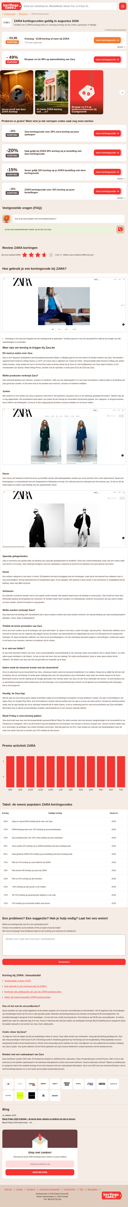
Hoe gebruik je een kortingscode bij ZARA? (25, 986)
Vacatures (31, 1189)
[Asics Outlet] (90, 1084)
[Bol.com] (55, 1095)
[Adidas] (8, 1084)
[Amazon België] (31, 1084)
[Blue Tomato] (43, 1095)
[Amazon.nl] (55, 1084)
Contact (19, 1189)
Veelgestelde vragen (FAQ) (17, 980)
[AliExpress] (20, 1084)
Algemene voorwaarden (49, 1189)
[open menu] (122, 6)
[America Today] (66, 1084)
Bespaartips (93, 1189)
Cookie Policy (70, 1189)
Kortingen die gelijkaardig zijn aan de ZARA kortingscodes (32, 991)
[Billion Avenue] (20, 1095)
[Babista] (113, 1084)
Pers (82, 1189)
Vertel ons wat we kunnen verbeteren (30, 939)
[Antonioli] (78, 1084)
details (120, 47)
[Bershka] (8, 1095)
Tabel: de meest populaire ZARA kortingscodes (27, 997)
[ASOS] (101, 1084)
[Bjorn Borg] (31, 1095)
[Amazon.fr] (43, 1084)
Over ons (8, 1189)
